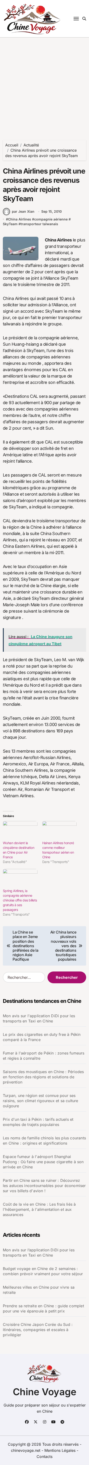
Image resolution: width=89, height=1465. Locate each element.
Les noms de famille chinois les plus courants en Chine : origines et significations (44, 1140)
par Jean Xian (23, 211)
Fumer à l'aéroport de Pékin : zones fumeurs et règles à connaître (43, 1056)
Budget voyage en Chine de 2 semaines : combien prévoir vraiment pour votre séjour (43, 1271)
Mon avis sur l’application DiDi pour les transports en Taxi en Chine (39, 1252)
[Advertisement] (44, 84)
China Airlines (19, 219)
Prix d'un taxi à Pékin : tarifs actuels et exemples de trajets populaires (38, 1122)
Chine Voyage (44, 1392)
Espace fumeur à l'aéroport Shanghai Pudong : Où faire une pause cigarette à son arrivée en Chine (43, 1161)
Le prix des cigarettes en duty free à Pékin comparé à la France (42, 1037)
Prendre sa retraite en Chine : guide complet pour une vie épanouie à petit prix (43, 1308)
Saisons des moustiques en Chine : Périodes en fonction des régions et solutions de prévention (43, 1076)
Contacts (44, 1456)
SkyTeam (10, 224)
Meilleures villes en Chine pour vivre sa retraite (39, 1290)
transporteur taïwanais (39, 224)
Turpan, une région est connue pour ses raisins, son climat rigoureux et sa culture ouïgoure (40, 1100)
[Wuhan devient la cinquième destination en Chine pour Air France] (20, 831)
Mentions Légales (60, 1450)
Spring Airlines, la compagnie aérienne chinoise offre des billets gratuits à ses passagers (20, 900)
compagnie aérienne (51, 219)
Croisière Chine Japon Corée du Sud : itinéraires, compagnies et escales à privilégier (38, 1329)
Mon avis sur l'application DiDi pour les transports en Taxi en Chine (39, 1018)
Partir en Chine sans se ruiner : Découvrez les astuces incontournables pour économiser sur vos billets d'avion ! (44, 1185)
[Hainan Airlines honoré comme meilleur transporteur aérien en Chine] (59, 831)
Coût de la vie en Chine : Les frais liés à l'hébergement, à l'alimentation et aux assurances (39, 1209)
